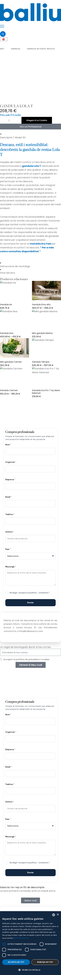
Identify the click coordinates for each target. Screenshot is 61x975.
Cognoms (10, 462)
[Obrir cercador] (3, 34)
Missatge (10, 567)
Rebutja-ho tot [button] (45, 962)
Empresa (10, 479)
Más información (21, 938)
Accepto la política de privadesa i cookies (26, 659)
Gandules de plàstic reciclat (41, 49)
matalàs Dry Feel (41, 243)
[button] (30, 970)
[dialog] (30, 943)
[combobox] (53, 914)
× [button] (58, 915)
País (8, 549)
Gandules (15, 49)
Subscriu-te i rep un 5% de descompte (22, 887)
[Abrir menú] (2, 26)
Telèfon (10, 514)
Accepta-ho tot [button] (16, 962)
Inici (2, 49)
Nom (8, 445)
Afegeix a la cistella (36, 120)
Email (8, 497)
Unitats (9, 532)
